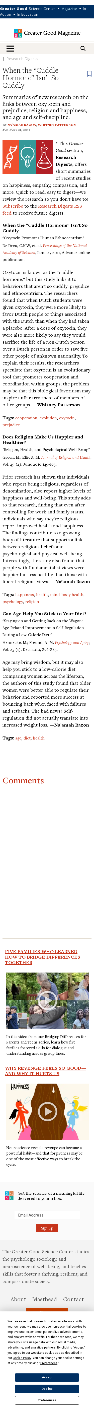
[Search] (82, 48)
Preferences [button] (48, 1363)
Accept (47, 1377)
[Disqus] (47, 851)
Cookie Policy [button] (22, 1358)
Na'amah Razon (22, 125)
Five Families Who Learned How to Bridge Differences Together (42, 957)
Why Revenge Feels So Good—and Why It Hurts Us (45, 1071)
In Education (27, 14)
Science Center (42, 8)
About (18, 1299)
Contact (73, 1299)
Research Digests (22, 58)
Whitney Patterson (57, 125)
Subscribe (13, 206)
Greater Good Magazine (47, 33)
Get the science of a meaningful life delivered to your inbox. (51, 1195)
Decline (47, 1389)
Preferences (47, 1400)
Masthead (44, 1299)
